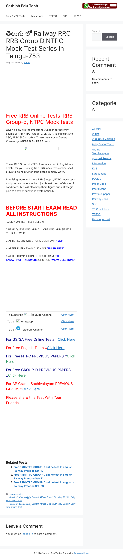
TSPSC (53, 16)
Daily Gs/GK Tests (15, 16)
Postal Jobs (99, 188)
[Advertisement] (41, 90)
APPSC (77, 16)
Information (99, 163)
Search (96, 31)
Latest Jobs (37, 16)
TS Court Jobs (101, 209)
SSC (65, 16)
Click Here (67, 314)
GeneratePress (82, 553)
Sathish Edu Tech (22, 6)
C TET (95, 134)
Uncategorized (16, 494)
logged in (27, 533)
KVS (94, 168)
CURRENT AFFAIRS (103, 139)
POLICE (96, 178)
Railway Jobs (100, 199)
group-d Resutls (101, 158)
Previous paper (101, 193)
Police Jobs (99, 183)
